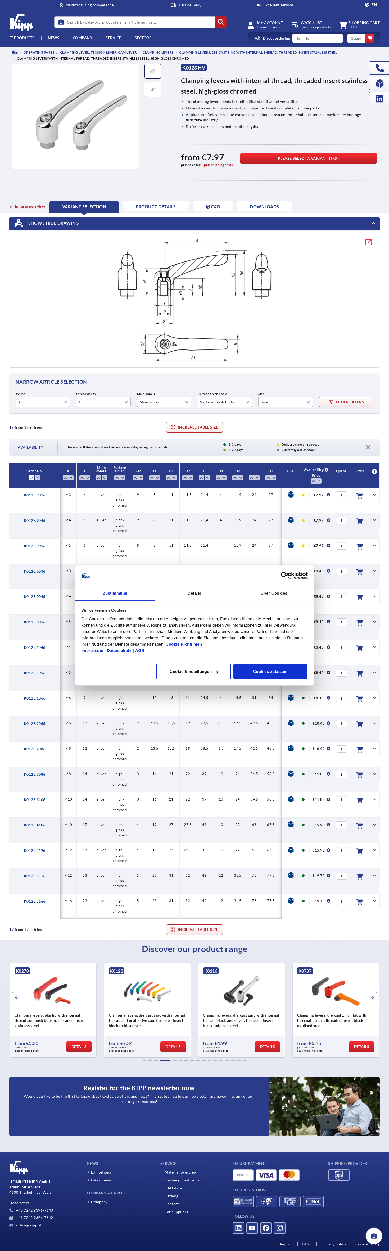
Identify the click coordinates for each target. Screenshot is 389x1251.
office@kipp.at (28, 1225)
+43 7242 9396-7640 (34, 1210)
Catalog (171, 1196)
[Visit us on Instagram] (280, 1228)
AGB (140, 650)
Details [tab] (194, 593)
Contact (172, 1204)
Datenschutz (119, 650)
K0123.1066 (35, 698)
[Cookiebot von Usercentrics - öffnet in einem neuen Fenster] (284, 576)
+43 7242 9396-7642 (34, 1218)
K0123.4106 (35, 825)
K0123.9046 (35, 520)
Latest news (101, 1180)
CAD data (173, 1188)
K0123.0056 (35, 622)
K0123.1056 (35, 673)
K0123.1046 (35, 647)
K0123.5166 (35, 901)
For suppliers (176, 1212)
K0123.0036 (35, 571)
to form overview (30, 206)
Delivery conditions (182, 1180)
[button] (144, 1060)
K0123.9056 (35, 546)
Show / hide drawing (53, 223)
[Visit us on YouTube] (252, 1228)
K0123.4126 (35, 850)
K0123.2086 (35, 749)
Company (83, 38)
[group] (53, 1010)
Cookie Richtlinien (184, 644)
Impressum (92, 650)
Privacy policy (333, 1244)
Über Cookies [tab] (274, 593)
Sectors (143, 38)
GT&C (307, 1244)
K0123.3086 (35, 774)
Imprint (286, 1244)
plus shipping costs (218, 165)
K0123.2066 (35, 723)
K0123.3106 (35, 800)
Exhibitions (101, 1172)
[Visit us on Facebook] (266, 1228)
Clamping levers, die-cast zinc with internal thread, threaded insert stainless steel (258, 52)
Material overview (181, 1172)
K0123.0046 (35, 597)
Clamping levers (158, 52)
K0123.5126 (35, 876)
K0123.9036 (35, 495)
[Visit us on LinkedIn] (238, 1228)
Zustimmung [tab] (115, 593)
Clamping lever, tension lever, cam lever (98, 52)
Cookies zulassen (270, 671)
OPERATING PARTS (38, 52)
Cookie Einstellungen (191, 671)
